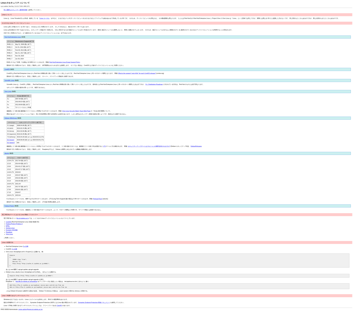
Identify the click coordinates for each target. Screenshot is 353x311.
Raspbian (9, 232)
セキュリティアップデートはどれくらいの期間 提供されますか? (149, 146)
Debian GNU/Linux (11, 118)
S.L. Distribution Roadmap (154, 84)
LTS (104, 146)
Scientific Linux (9, 80)
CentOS (7, 69)
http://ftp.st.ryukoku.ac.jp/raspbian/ (27, 281)
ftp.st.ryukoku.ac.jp (23, 218)
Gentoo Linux (10, 228)
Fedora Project (9, 206)
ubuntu (7, 153)
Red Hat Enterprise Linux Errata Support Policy (64, 62)
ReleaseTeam (97, 199)
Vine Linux (8, 91)
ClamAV (59, 305)
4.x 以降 (14, 249)
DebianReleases (196, 146)
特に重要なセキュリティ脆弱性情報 (15, 10)
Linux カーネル (44, 18)
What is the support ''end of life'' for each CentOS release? (137, 73)
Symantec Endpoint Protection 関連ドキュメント (94, 302)
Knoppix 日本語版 (12, 230)
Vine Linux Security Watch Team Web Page (76, 111)
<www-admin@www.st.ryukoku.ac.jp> (30, 309)
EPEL (8, 226)
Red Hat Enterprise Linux (13, 37)
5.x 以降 (25, 246)
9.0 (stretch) (11, 142)
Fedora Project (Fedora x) (14, 224)
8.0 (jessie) (10, 140)
